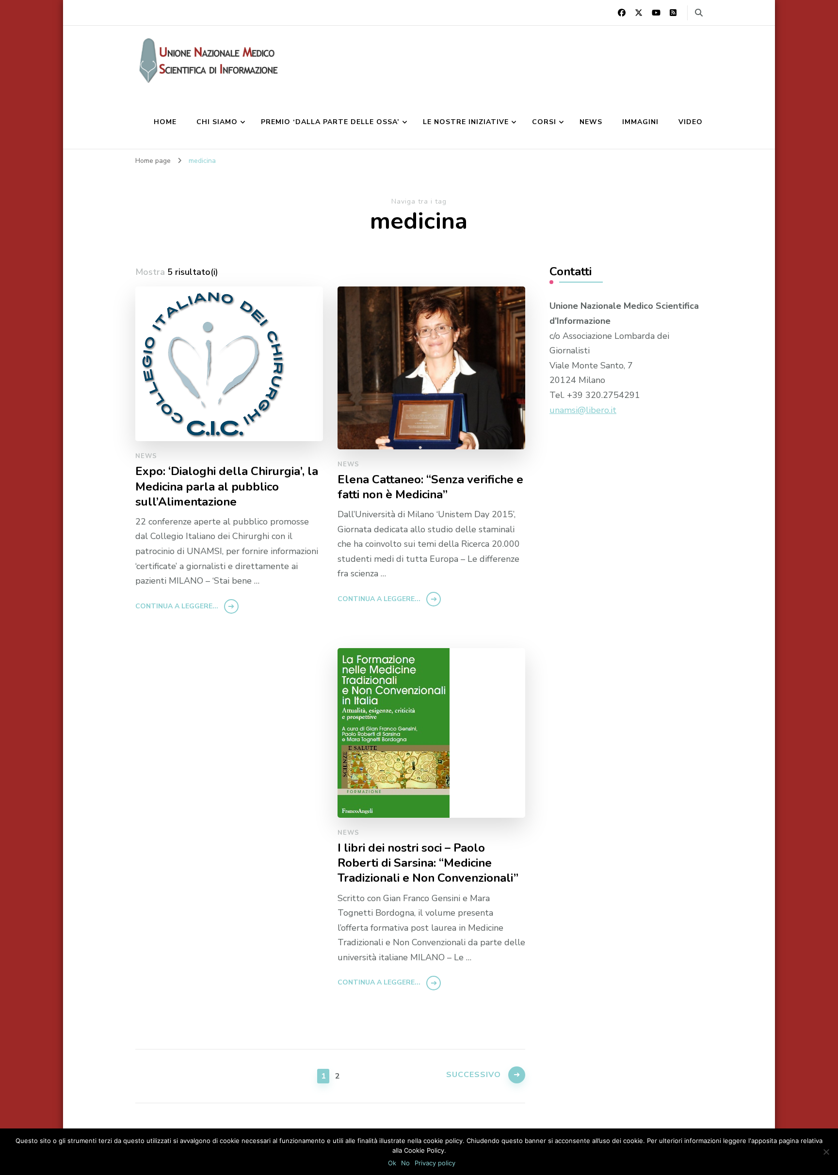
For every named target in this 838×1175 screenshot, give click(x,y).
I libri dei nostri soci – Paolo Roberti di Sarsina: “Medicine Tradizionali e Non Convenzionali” (428, 863)
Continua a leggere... (176, 606)
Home (165, 122)
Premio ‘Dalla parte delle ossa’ (330, 122)
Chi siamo (217, 122)
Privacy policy (435, 1163)
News (591, 122)
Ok (392, 1163)
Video (690, 122)
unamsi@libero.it (582, 410)
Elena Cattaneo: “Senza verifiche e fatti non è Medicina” (430, 487)
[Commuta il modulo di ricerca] (699, 13)
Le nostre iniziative (466, 122)
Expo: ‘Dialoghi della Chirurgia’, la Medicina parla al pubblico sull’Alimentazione (226, 486)
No (405, 1163)
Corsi (544, 122)
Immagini (640, 122)
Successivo (473, 1074)
